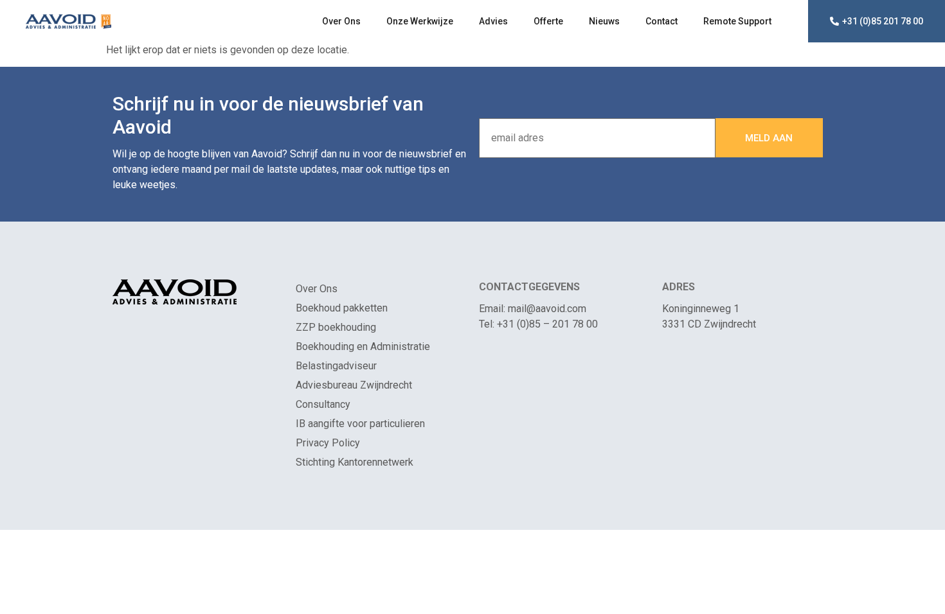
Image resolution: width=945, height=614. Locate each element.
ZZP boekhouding (336, 327)
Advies (493, 21)
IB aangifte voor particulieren (360, 423)
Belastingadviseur (336, 366)
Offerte (548, 21)
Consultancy (323, 404)
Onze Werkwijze (419, 21)
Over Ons (341, 21)
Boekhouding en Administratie (363, 346)
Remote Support (737, 21)
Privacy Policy (328, 443)
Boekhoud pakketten (342, 308)
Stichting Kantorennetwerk (354, 462)
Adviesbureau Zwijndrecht (354, 385)
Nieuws (604, 21)
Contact (661, 21)
